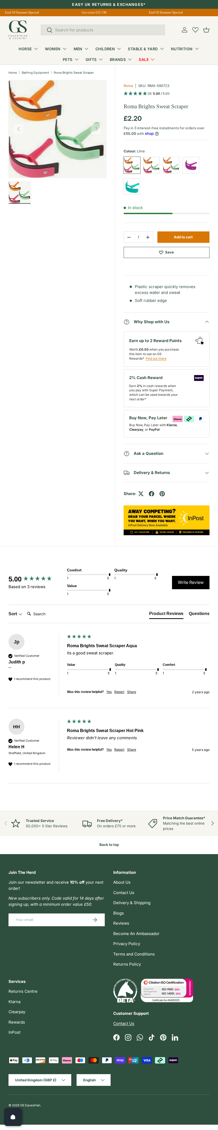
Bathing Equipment (35, 72)
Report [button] (119, 692)
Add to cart (183, 237)
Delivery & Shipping (131, 902)
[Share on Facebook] (151, 493)
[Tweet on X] (141, 493)
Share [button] (131, 692)
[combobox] (103, 29)
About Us (122, 882)
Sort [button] (13, 614)
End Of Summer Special (20, 12)
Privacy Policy (126, 943)
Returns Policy (127, 964)
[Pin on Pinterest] (162, 493)
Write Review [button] (191, 582)
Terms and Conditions (134, 954)
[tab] (166, 615)
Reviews (121, 923)
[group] (36, 579)
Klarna (14, 1001)
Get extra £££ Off (91, 12)
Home (13, 72)
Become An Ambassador (136, 933)
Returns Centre (23, 991)
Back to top (109, 844)
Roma (128, 86)
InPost (14, 1032)
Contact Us (123, 892)
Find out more (156, 358)
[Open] (13, 1117)
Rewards (17, 1022)
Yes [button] (109, 692)
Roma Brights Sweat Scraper (74, 72)
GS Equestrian (30, 1105)
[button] (206, 30)
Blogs (118, 913)
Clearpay (17, 1011)
